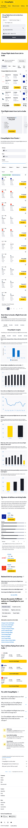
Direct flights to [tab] (5, 609)
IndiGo (8, 513)
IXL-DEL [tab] (11, 325)
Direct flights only (8, 22)
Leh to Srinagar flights (6, 634)
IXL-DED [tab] (16, 325)
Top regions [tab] (4, 616)
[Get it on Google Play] (4, 816)
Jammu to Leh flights (5, 636)
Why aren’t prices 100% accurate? (10, 766)
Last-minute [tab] (19, 67)
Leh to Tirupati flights (6, 638)
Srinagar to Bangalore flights (7, 628)
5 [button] (19, 308)
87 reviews (9, 568)
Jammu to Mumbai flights (6, 630)
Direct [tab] (14, 66)
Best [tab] (9, 66)
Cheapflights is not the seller (8, 761)
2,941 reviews (10, 558)
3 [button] (13, 308)
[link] (12, 131)
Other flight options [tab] (6, 613)
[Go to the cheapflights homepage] (10, 2)
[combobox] (15, 151)
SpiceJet (9, 564)
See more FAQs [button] (14, 594)
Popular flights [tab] (16, 613)
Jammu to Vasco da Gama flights (8, 640)
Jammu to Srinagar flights (7, 632)
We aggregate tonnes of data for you (10, 763)
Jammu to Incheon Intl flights (7, 642)
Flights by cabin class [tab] (15, 609)
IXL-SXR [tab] (5, 325)
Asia (10, 771)
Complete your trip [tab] (16, 606)
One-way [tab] (24, 67)
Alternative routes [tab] (6, 606)
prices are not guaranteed (6, 757)
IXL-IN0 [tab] (3, 335)
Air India (9, 554)
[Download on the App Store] (12, 816)
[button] (2, 2)
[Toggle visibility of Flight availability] (14, 360)
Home (6, 771)
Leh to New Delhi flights (6, 626)
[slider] (26, 163)
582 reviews (10, 517)
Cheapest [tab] (4, 66)
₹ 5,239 (4, 17)
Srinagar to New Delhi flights (7, 622)
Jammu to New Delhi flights (7, 624)
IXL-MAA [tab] (22, 325)
